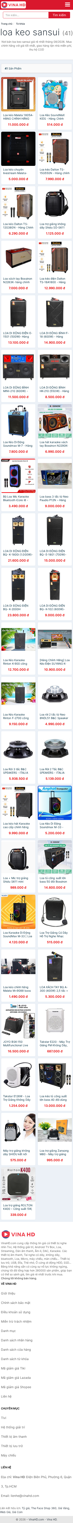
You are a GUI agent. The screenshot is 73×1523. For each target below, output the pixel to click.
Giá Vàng (63, 1508)
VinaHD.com (36, 1519)
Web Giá (5, 1512)
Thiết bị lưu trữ (12, 1446)
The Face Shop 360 (43, 1508)
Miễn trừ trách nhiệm (16, 1321)
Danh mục (8, 1331)
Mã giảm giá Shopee (16, 1387)
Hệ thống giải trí (13, 1427)
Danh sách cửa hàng (16, 1349)
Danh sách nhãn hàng (17, 1340)
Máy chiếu (8, 1455)
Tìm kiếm (59, 15)
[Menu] (67, 4)
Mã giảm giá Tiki (13, 1368)
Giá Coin (17, 1512)
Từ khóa (20, 23)
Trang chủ (6, 23)
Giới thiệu (8, 1293)
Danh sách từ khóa (15, 1359)
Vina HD (52, 1519)
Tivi (3, 1418)
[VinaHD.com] (18, 5)
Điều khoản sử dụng (15, 1312)
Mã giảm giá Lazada (16, 1378)
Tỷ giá (26, 1508)
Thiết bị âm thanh (14, 1437)
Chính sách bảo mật (15, 1303)
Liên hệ (6, 1396)
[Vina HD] (20, 1234)
